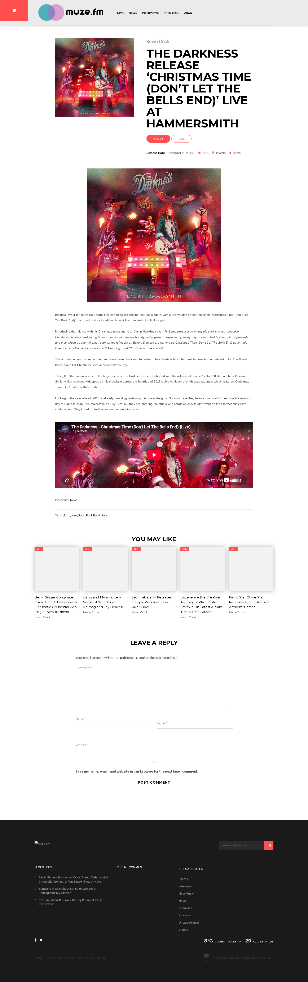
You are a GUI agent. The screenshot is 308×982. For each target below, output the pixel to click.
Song (104, 515)
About (189, 12)
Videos (183, 929)
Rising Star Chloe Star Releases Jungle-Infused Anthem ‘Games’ (249, 602)
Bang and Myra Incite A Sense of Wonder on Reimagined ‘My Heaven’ (103, 602)
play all (158, 138)
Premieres (171, 12)
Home (120, 12)
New (74, 515)
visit (181, 138)
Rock (81, 515)
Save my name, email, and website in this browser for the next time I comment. (136, 771)
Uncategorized (189, 922)
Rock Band (93, 515)
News (133, 12)
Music (66, 515)
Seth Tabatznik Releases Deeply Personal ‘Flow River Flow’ (152, 602)
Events (183, 879)
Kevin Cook (43, 617)
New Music (186, 893)
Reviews (184, 915)
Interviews (150, 12)
